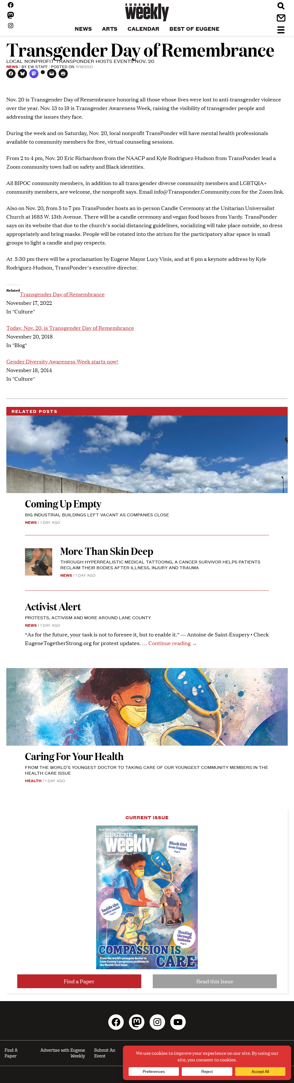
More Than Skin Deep (106, 550)
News (12, 66)
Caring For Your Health (74, 756)
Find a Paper (79, 981)
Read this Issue (214, 981)
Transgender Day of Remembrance (62, 294)
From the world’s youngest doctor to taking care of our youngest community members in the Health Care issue (146, 770)
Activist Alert (53, 606)
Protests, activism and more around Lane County (88, 617)
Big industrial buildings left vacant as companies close (97, 514)
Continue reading (172, 643)
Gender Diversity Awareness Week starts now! (62, 361)
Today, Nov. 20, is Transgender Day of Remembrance (70, 327)
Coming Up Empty (63, 503)
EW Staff (38, 66)
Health (33, 780)
